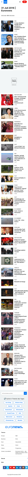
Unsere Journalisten (6, 451)
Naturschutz (9, 416)
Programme (18, 448)
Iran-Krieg (8, 402)
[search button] (25, 393)
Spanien (10, 406)
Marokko (20, 420)
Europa (3, 435)
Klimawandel (19, 409)
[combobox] (14, 393)
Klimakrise (19, 416)
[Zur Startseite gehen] (5, 2)
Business (3, 438)
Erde (16, 438)
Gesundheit (18, 442)
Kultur (16, 445)
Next (2, 442)
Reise (2, 445)
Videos (2, 448)
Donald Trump (10, 413)
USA (20, 413)
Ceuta (18, 406)
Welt (16, 435)
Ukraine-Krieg (18, 402)
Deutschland (8, 409)
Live (25, 1)
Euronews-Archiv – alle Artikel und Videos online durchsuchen (21, 452)
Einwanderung (9, 420)
